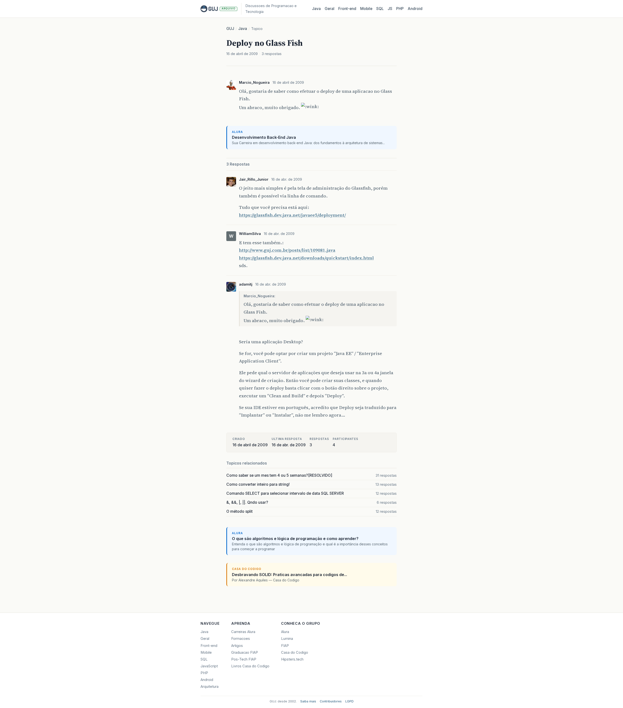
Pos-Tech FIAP (243, 659)
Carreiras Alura (243, 632)
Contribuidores (331, 701)
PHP (400, 8)
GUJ (230, 28)
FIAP (285, 645)
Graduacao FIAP (244, 652)
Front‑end (347, 8)
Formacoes (240, 638)
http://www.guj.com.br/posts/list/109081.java (287, 250)
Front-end (209, 645)
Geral (329, 8)
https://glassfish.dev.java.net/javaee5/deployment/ (292, 215)
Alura (285, 632)
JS (390, 8)
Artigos (237, 645)
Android (415, 8)
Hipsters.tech (292, 659)
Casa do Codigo (294, 652)
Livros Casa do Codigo (250, 666)
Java (316, 8)
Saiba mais (308, 701)
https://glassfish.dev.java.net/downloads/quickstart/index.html (306, 258)
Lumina (287, 638)
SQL (380, 8)
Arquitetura (210, 686)
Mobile (366, 8)
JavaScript (209, 666)
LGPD (349, 701)
